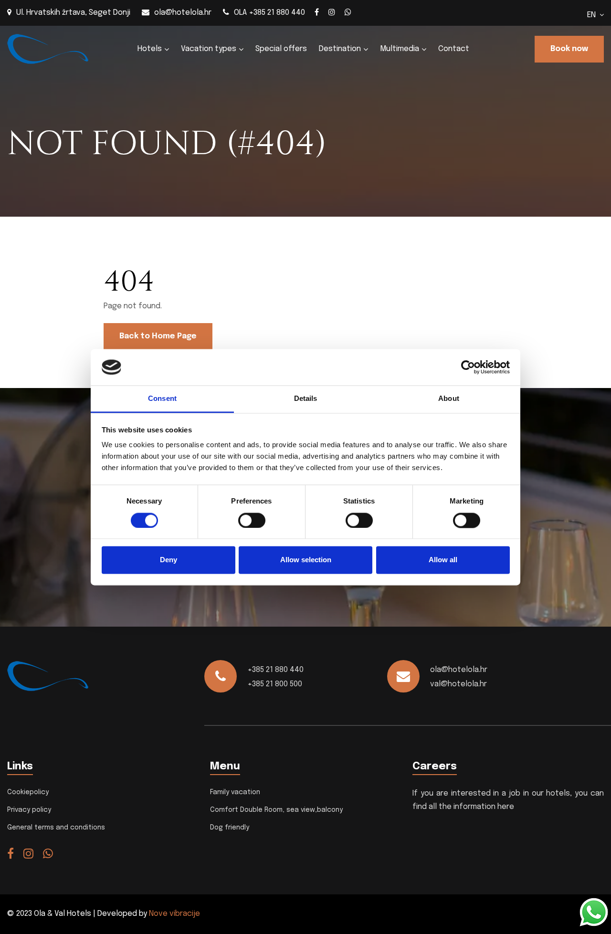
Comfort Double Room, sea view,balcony (276, 810)
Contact (453, 49)
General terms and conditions (56, 827)
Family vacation (235, 792)
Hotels (149, 49)
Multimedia (399, 49)
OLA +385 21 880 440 (269, 13)
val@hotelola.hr (458, 684)
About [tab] (448, 399)
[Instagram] (331, 12)
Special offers (281, 49)
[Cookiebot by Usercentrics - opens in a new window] (468, 367)
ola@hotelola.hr (182, 13)
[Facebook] (317, 12)
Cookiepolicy (28, 792)
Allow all (443, 560)
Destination (340, 49)
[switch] (251, 520)
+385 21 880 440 (275, 670)
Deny (168, 560)
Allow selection (305, 560)
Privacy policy (29, 810)
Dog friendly (229, 827)
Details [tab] (305, 399)
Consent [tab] (162, 399)
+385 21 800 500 (274, 684)
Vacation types (208, 49)
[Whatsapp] (348, 12)
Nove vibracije (174, 914)
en (593, 15)
